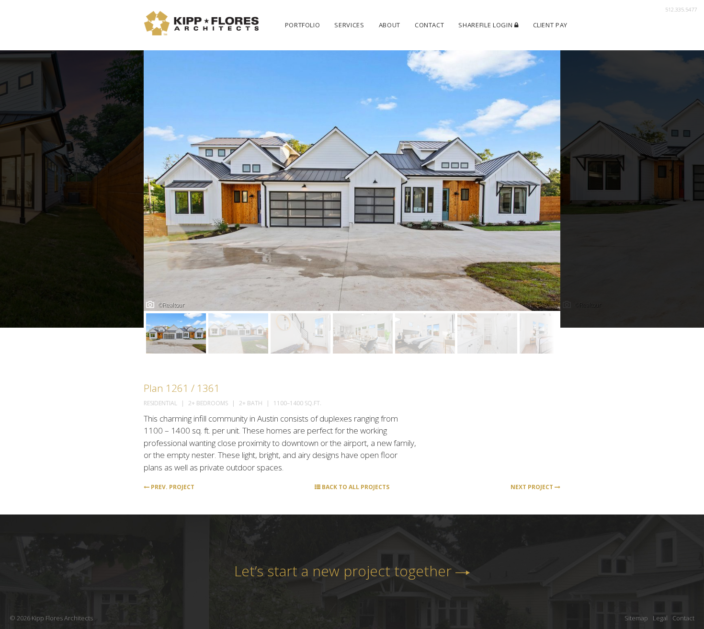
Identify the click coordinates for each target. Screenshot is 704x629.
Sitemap (636, 618)
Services (349, 25)
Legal (660, 618)
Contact (429, 25)
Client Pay (550, 25)
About (389, 25)
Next (547, 189)
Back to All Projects (354, 487)
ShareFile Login (486, 25)
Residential (160, 403)
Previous (156, 189)
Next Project (533, 487)
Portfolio (302, 25)
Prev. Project (171, 487)
